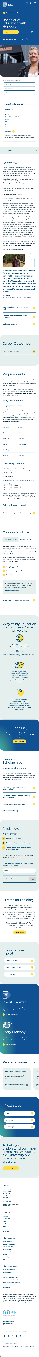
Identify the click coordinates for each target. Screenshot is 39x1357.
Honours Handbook (17, 249)
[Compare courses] (27, 3)
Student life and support (9, 1285)
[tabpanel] (19, 575)
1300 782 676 (6, 1205)
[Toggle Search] (31, 3)
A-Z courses (6, 1231)
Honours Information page (23, 245)
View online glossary (11, 1168)
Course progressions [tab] (10, 539)
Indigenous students (8, 1246)
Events (4, 1223)
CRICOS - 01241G (18, 1346)
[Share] (23, 39)
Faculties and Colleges (9, 1269)
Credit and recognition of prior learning (17, 513)
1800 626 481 (6, 1193)
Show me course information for (11, 80)
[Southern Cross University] (8, 5)
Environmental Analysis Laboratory (12, 1280)
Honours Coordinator (9, 175)
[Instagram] (9, 1336)
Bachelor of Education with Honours (16, 600)
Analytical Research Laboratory (11, 1282)
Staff (4, 1259)
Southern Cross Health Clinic (11, 1277)
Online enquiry (7, 1189)
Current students (7, 1249)
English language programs (11, 421)
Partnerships (6, 1257)
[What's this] (12, 109)
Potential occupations (10, 351)
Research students (8, 1252)
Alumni (5, 1254)
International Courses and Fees (12, 777)
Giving (4, 1226)
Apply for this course (11, 32)
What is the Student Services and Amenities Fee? (14, 788)
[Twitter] (13, 1336)
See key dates (19, 932)
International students (9, 1244)
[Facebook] (5, 1336)
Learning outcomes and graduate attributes (15, 316)
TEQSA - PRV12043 (29, 1346)
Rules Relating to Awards (23, 393)
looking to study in (8, 88)
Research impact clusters (10, 1274)
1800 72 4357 (6, 1197)
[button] (27, 32)
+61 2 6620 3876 (7, 1201)
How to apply (6, 1218)
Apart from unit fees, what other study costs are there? (16, 796)
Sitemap (5, 1325)
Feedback (5, 1320)
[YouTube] (20, 1336)
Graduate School (7, 1272)
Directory (5, 1216)
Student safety (7, 1287)
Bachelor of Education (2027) (15, 1071)
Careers (5, 1229)
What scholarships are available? (14, 804)
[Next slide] (34, 1063)
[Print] (27, 39)
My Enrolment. (13, 561)
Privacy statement (8, 1323)
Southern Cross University (11, 1343)
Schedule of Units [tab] (25, 539)
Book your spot (19, 741)
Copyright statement (8, 1321)
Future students (7, 1241)
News (4, 1221)
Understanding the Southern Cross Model (15, 308)
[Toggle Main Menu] (35, 3)
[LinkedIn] (17, 1336)
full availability (21, 137)
